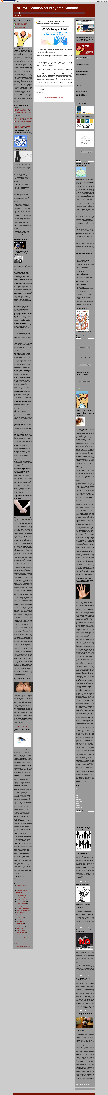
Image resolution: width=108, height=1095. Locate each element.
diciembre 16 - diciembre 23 (22, 887)
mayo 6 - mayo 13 (20, 919)
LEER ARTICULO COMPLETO (82, 881)
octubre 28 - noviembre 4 (22, 899)
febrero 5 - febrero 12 (21, 935)
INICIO (17, 13)
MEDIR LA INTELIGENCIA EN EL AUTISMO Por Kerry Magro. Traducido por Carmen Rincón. (23, 126)
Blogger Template (19, 946)
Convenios (79, 793)
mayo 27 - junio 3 (20, 917)
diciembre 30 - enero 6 (21, 885)
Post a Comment (39, 92)
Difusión (79, 797)
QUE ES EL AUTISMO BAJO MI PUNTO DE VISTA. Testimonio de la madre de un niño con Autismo (23, 118)
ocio (78, 803)
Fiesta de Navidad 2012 (21, 892)
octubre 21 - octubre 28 (21, 901)
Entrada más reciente (49, 97)
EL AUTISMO (33, 13)
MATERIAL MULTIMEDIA (69, 13)
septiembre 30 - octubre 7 (22, 906)
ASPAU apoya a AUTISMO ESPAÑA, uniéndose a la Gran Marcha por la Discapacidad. (54, 22)
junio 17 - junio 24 (20, 915)
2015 (16, 878)
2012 (16, 883)
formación (79, 799)
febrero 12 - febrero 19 (21, 934)
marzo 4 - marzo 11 (21, 928)
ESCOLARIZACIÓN (56, 13)
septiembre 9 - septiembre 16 (23, 910)
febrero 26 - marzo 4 (21, 930)
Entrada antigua (57, 97)
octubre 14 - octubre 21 (21, 903)
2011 (16, 940)
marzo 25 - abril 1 (20, 923)
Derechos (70, 86)
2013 (16, 881)
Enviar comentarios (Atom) (45, 100)
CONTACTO (18, 15)
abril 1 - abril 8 (20, 921)
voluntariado (79, 807)
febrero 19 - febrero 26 (21, 932)
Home (62, 97)
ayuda (78, 790)
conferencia (79, 792)
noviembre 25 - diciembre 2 (22, 890)
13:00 (53, 86)
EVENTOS (79, 13)
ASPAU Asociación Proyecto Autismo (47, 8)
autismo (66, 86)
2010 (16, 941)
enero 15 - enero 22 (21, 937)
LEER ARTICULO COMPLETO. (20, 726)
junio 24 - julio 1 (20, 914)
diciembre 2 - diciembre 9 (22, 888)
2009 (16, 943)
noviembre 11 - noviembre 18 (23, 897)
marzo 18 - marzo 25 (21, 924)
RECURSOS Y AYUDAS (44, 13)
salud (78, 805)
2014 (16, 880)
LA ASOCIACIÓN (24, 13)
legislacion (79, 801)
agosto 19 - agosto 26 (21, 912)
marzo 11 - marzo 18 (21, 926)
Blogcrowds (27, 946)
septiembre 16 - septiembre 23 (23, 908)
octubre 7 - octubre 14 (21, 905)
